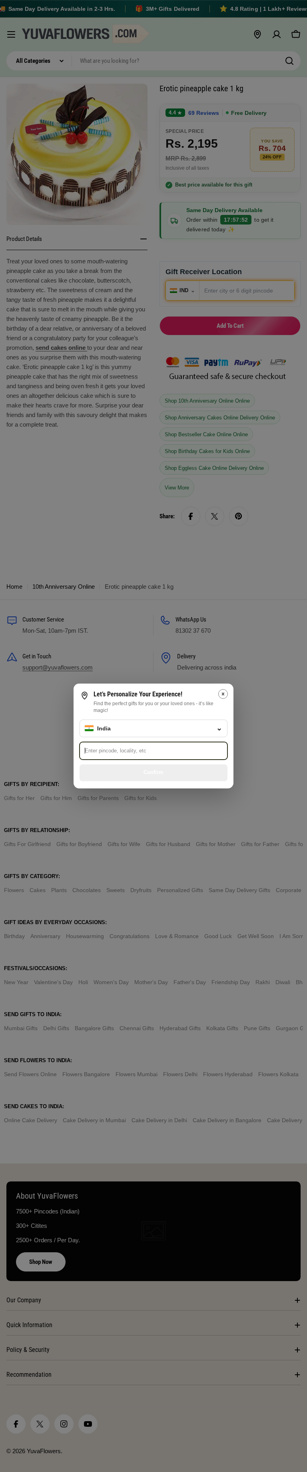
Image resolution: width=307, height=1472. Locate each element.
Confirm (153, 772)
